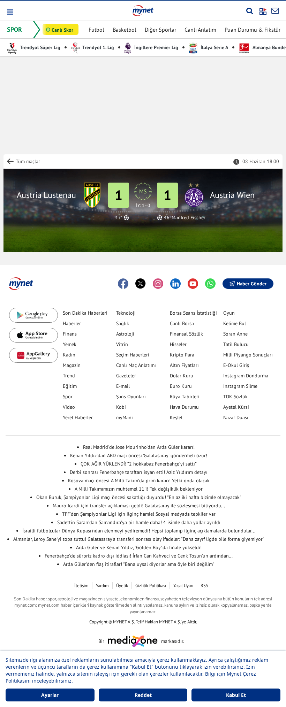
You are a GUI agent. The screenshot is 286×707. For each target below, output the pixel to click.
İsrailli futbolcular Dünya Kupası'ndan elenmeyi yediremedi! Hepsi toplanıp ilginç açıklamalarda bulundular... (138, 531)
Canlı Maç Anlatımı (136, 365)
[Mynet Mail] (275, 11)
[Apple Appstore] (33, 335)
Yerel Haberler (78, 417)
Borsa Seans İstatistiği (193, 313)
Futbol (96, 29)
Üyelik (122, 586)
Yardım (102, 586)
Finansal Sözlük (186, 334)
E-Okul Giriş (236, 365)
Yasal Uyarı (183, 586)
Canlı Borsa (182, 323)
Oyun (229, 313)
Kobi (121, 407)
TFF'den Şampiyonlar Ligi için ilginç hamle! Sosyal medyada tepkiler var (139, 514)
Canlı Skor (62, 30)
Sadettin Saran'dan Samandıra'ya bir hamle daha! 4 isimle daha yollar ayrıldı (138, 522)
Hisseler (178, 344)
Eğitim (70, 386)
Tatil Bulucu (236, 344)
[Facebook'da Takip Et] (123, 283)
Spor (68, 396)
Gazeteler (126, 375)
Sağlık (122, 323)
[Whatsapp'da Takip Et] (210, 283)
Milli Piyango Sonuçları (248, 355)
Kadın (69, 355)
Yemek (69, 344)
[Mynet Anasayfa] (143, 10)
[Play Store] (33, 315)
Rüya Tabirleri (185, 396)
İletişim (81, 586)
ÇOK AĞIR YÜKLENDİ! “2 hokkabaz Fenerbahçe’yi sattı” (139, 464)
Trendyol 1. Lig (97, 47)
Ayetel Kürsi (236, 407)
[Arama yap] (249, 11)
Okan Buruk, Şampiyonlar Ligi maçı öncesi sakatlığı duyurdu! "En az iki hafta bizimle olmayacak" (138, 497)
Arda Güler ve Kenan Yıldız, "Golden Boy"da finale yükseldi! (139, 547)
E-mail (123, 386)
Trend (69, 375)
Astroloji (125, 334)
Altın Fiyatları (184, 365)
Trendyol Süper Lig (39, 47)
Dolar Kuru (181, 375)
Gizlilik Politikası (150, 586)
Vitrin (122, 344)
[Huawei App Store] (33, 355)
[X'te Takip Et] (140, 283)
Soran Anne (235, 334)
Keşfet (176, 417)
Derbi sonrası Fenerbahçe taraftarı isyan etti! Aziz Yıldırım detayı (139, 472)
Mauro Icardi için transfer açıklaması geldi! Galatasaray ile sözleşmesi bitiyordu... (139, 505)
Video (69, 407)
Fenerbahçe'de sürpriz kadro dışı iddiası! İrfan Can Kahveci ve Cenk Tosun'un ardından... (139, 556)
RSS (204, 586)
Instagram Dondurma (245, 375)
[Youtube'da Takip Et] (193, 283)
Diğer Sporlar (160, 29)
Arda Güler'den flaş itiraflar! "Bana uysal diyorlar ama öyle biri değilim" (138, 564)
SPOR (14, 29)
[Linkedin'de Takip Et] (175, 283)
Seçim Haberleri (132, 355)
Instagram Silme (240, 386)
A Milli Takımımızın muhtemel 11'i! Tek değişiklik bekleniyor (139, 489)
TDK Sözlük (235, 396)
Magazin (72, 365)
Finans (70, 334)
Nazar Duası (235, 417)
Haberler (72, 323)
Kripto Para (182, 355)
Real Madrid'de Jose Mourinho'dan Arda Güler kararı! (139, 447)
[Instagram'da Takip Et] (158, 283)
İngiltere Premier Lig (155, 47)
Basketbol (124, 29)
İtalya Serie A (213, 47)
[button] (9, 12)
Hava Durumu (184, 407)
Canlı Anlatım (200, 29)
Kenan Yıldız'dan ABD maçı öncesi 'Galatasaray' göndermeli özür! (138, 455)
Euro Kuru (181, 386)
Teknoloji (126, 313)
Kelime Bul (234, 323)
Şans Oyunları (131, 396)
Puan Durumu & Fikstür (252, 29)
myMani (124, 417)
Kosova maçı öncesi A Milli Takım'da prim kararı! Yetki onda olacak (139, 480)
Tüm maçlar (28, 161)
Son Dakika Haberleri (85, 313)
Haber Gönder (251, 284)
